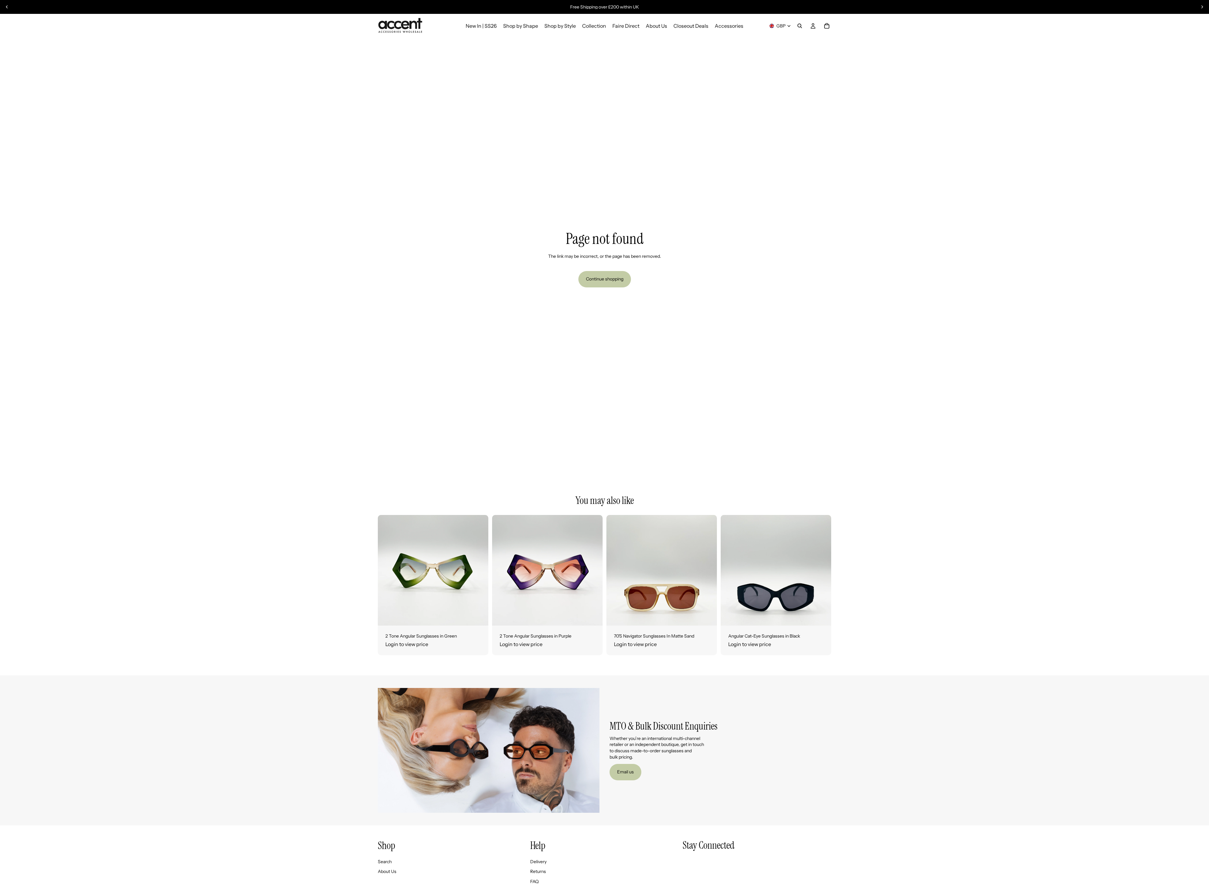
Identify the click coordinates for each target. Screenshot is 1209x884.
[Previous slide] (7, 7)
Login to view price (406, 644)
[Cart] (827, 26)
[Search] (800, 26)
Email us (625, 772)
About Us (387, 871)
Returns (538, 871)
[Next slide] (1202, 7)
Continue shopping (604, 279)
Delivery (538, 861)
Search (385, 861)
